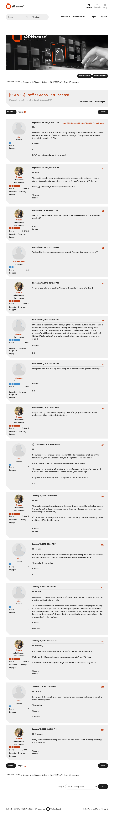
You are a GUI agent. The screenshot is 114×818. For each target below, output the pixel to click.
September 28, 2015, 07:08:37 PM (45, 123)
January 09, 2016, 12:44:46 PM (47, 444)
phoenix (19, 334)
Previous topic (86, 102)
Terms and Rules (94, 809)
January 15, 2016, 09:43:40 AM (44, 641)
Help (85, 809)
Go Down (11, 112)
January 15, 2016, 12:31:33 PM (44, 686)
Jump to (61, 787)
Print (103, 112)
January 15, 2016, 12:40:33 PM (44, 729)
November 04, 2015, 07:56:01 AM (45, 408)
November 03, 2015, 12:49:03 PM (45, 364)
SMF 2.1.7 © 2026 (12, 809)
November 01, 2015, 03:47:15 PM (45, 210)
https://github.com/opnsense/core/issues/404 (53, 187)
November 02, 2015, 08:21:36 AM (45, 247)
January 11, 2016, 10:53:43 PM (44, 587)
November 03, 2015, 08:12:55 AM (45, 283)
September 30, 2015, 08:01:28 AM (45, 168)
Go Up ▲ (104, 809)
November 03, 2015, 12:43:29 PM (45, 320)
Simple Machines (27, 809)
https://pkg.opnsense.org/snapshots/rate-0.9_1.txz (67, 657)
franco (19, 177)
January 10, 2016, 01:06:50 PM (44, 496)
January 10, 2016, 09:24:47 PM (44, 544)
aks (18, 137)
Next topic (100, 102)
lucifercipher (19, 262)
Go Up (10, 765)
